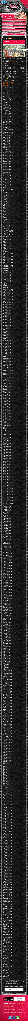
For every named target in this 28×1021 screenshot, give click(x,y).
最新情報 (7, 20)
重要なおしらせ (8, 23)
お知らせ (20, 23)
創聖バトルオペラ (20, 20)
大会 (8, 30)
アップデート (20, 30)
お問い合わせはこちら (8, 1006)
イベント (7, 26)
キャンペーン (20, 26)
